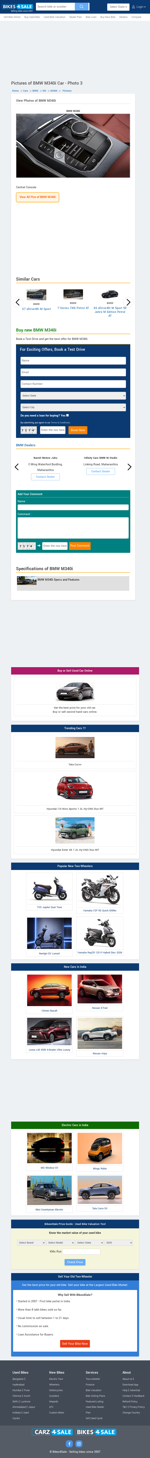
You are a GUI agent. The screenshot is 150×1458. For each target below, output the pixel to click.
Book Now (78, 430)
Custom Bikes (56, 1412)
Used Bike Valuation (54, 17)
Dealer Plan (75, 17)
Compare (136, 17)
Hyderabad (18, 1384)
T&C (124, 1407)
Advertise (135, 1390)
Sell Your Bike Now (75, 1344)
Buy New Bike (107, 17)
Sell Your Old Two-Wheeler (75, 1277)
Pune (27, 1390)
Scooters (54, 1396)
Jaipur (31, 1407)
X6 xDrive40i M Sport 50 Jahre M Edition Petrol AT (110, 312)
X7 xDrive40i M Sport (36, 309)
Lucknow (25, 1401)
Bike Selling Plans (95, 1396)
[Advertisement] (75, 50)
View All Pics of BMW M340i (38, 197)
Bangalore (18, 1379)
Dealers (123, 17)
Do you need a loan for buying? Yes (43, 416)
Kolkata (16, 1412)
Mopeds (53, 1401)
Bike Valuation (93, 1390)
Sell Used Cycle (94, 1418)
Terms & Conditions (60, 422)
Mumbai (16, 1390)
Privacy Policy (137, 1407)
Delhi (15, 1401)
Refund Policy (130, 1401)
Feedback (139, 1396)
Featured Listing (94, 1401)
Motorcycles (56, 1390)
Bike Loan (91, 17)
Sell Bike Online (12, 17)
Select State (117, 7)
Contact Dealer (45, 477)
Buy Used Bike (32, 17)
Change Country (131, 1412)
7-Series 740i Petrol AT (73, 308)
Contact (126, 1396)
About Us (127, 1379)
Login (140, 7)
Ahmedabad (19, 1407)
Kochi (27, 1396)
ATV (51, 1407)
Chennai (16, 1396)
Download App (130, 1384)
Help (125, 1390)
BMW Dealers (25, 445)
